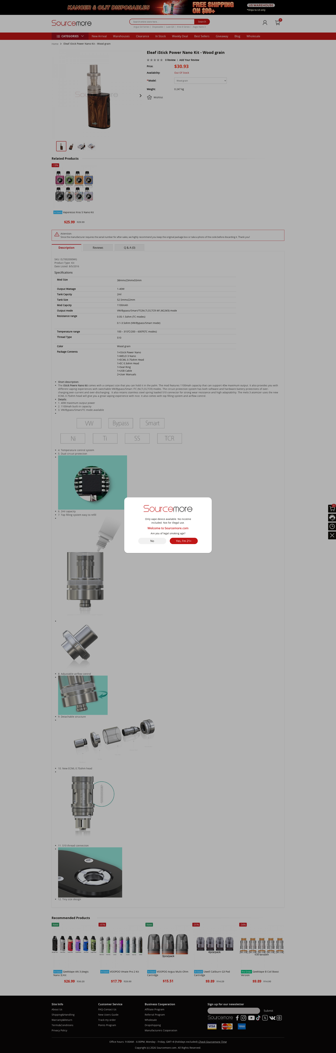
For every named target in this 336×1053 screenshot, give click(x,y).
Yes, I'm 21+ (183, 541)
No (152, 541)
